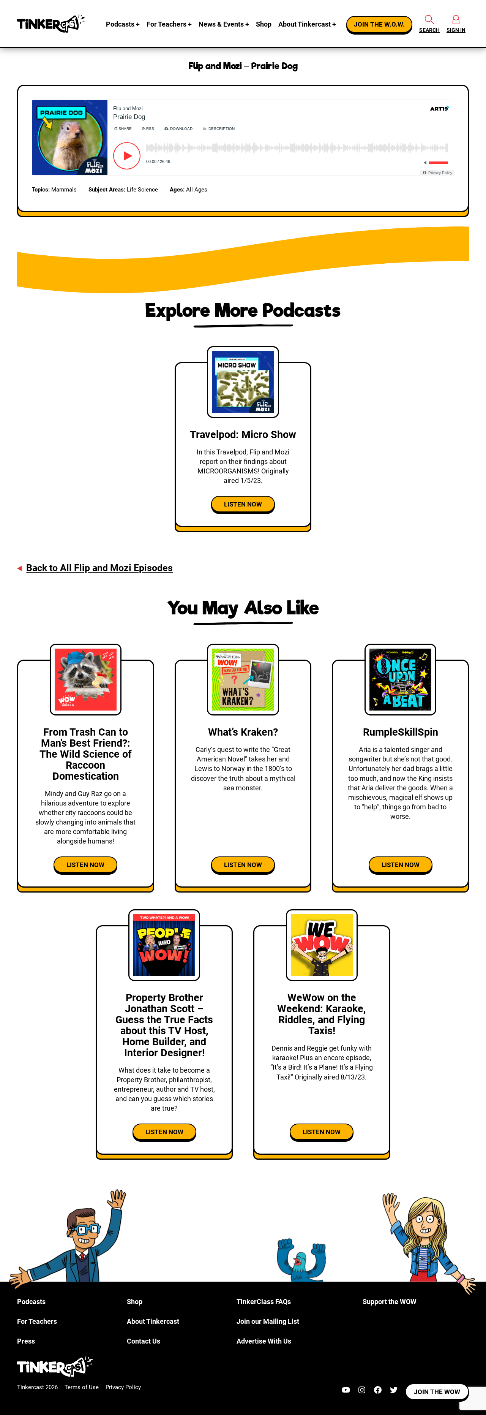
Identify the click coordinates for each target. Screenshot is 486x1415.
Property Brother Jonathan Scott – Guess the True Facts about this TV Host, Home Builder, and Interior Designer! (164, 1025)
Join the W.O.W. (379, 24)
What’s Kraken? (243, 732)
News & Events (221, 24)
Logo (51, 23)
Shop (263, 24)
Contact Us (143, 1341)
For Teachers (166, 24)
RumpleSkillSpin (400, 732)
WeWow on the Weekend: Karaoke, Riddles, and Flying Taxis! (321, 1014)
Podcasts (120, 24)
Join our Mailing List (268, 1321)
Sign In (456, 30)
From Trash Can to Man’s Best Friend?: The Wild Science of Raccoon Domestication (85, 754)
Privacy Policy (123, 1387)
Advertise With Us (264, 1341)
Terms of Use (82, 1387)
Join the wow (437, 1392)
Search (429, 30)
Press (26, 1341)
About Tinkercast (304, 24)
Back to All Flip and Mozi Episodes (99, 567)
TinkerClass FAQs (264, 1302)
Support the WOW (390, 1302)
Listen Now (243, 504)
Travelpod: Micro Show (243, 435)
